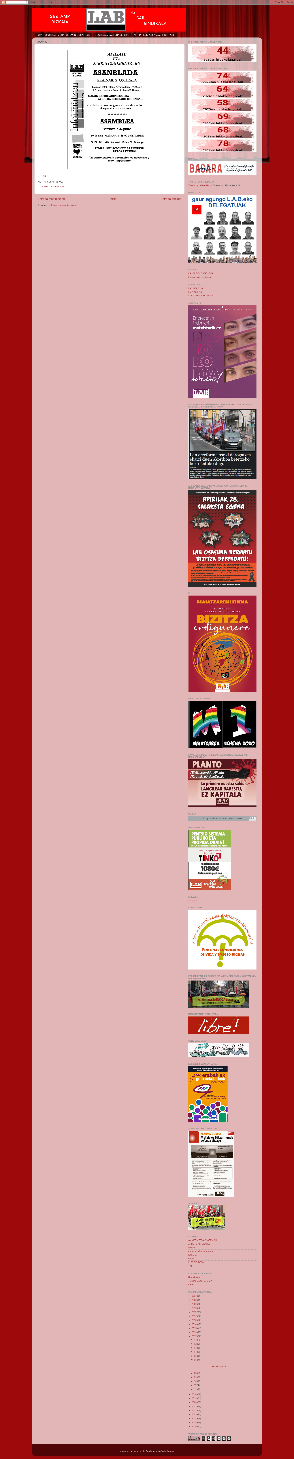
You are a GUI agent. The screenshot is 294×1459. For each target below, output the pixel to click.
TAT (190, 1266)
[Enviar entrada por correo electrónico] (44, 175)
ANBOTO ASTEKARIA (199, 1244)
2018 (194, 1394)
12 (195, 1389)
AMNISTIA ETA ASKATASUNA (202, 1240)
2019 (194, 1398)
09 (195, 1377)
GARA (191, 1258)
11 (195, 1385)
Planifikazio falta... (211, 1366)
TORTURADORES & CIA (200, 1281)
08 (195, 1373)
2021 (194, 1406)
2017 (194, 1336)
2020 (194, 1402)
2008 (194, 1300)
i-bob (142, 1451)
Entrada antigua (170, 198)
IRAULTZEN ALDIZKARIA (200, 296)
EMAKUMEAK (195, 292)
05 (195, 1356)
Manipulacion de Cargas (200, 277)
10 (195, 1381)
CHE (190, 1284)
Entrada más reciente (52, 198)
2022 (194, 1410)
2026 (194, 1426)
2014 (194, 1324)
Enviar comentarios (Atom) (64, 205)
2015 (194, 1328)
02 (195, 1344)
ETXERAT (193, 1255)
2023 (194, 1414)
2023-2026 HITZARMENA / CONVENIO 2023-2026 (64, 35)
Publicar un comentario (52, 186)
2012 (194, 1316)
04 (195, 1352)
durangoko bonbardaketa (200, 1251)
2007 (194, 1296)
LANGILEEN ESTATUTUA (200, 273)
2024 (194, 1418)
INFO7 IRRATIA (196, 1262)
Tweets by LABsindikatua (200, 185)
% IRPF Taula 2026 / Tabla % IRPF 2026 (154, 35)
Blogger (170, 1451)
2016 (194, 1332)
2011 (194, 1312)
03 (195, 1348)
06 (195, 1360)
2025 (194, 1422)
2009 (194, 1304)
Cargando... (194, 900)
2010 (194, 1308)
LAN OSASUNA (195, 288)
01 (195, 1340)
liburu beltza (194, 1277)
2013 (194, 1320)
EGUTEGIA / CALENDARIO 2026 (112, 35)
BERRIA (192, 1247)
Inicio (113, 198)
